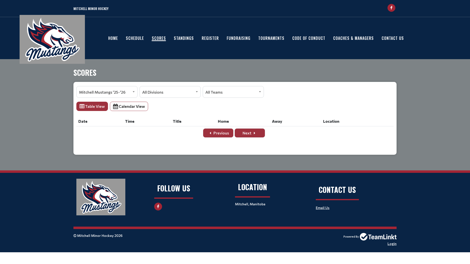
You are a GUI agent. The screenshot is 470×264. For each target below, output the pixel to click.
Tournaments (271, 38)
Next (247, 133)
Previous (221, 133)
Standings (184, 38)
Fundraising (238, 38)
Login (392, 244)
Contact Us (393, 38)
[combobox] (107, 92)
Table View (94, 106)
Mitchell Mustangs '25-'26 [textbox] (102, 92)
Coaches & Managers (353, 38)
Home (113, 38)
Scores (159, 38)
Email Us (322, 208)
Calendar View (131, 106)
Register (210, 38)
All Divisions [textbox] (152, 92)
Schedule (135, 38)
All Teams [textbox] (214, 92)
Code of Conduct (308, 38)
